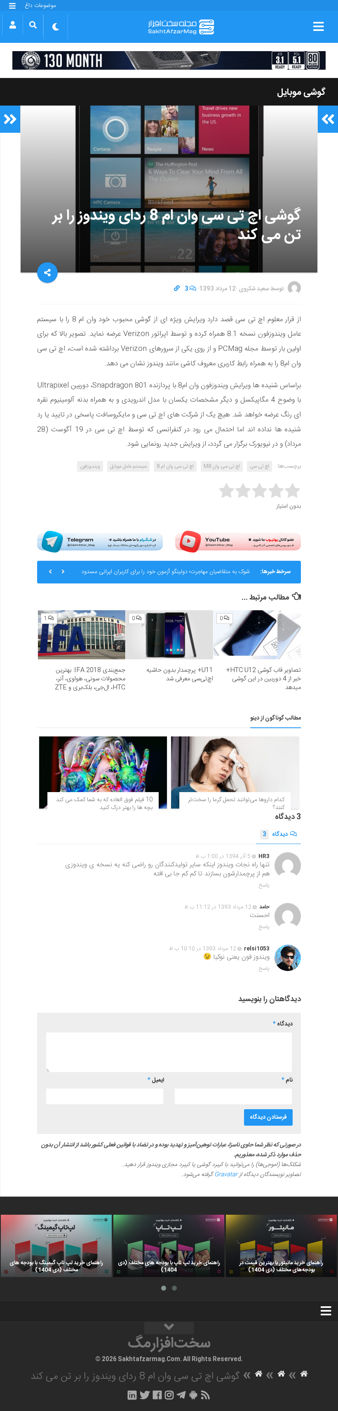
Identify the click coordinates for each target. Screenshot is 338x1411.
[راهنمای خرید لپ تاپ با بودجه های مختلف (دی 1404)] (168, 1246)
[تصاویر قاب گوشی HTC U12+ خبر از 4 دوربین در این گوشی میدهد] (257, 634)
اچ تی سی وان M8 (222, 466)
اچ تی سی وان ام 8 (175, 466)
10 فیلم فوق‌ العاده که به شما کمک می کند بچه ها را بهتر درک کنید (104, 804)
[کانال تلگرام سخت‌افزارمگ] (181, 1395)
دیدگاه (275, 835)
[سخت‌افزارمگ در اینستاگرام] (169, 1395)
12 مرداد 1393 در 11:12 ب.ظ (217, 907)
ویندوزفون (90, 466)
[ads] (169, 60)
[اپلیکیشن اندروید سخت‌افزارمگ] (193, 1395)
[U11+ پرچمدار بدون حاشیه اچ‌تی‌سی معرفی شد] (169, 634)
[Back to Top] (169, 1328)
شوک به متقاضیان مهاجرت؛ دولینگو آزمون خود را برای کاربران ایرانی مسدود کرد (165, 575)
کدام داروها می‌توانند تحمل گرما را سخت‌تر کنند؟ (236, 804)
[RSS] (206, 1395)
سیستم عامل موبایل (128, 466)
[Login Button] (12, 24)
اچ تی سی (259, 466)
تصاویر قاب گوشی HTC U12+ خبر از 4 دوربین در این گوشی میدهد (263, 679)
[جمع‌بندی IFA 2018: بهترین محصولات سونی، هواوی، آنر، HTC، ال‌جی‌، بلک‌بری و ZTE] (81, 634)
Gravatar (225, 1175)
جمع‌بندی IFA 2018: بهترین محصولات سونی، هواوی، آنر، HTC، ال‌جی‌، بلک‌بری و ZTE (90, 679)
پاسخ (264, 885)
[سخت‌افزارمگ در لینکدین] (132, 1395)
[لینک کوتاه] (177, 289)
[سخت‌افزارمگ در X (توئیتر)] (145, 1395)
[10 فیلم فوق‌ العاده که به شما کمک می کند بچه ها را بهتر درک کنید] (103, 772)
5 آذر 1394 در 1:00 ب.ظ (223, 856)
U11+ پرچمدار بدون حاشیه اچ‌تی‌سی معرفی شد (179, 674)
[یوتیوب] (238, 542)
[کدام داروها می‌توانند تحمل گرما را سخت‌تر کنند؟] (235, 772)
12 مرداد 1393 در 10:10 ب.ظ (202, 948)
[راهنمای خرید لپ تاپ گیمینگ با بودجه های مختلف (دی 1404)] (56, 1246)
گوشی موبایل (301, 92)
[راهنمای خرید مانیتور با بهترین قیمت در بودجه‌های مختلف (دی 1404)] (281, 1246)
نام (287, 1080)
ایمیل (156, 1080)
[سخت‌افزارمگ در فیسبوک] (157, 1395)
